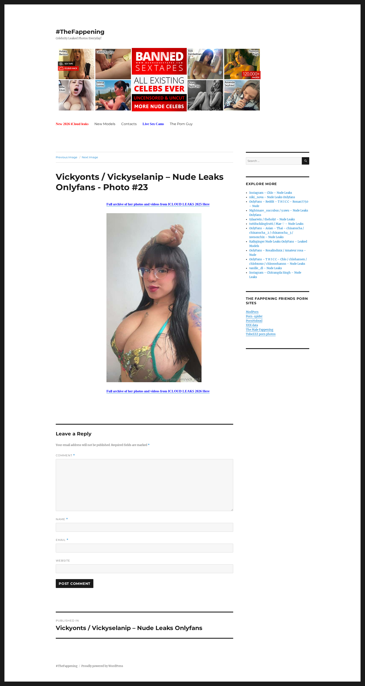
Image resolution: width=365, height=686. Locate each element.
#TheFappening (80, 31)
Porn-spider (254, 316)
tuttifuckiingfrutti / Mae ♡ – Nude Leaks (276, 224)
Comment (65, 455)
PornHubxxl (254, 321)
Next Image (90, 157)
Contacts (129, 124)
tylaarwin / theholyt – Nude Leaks (272, 219)
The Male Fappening (259, 329)
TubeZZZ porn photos (261, 334)
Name (62, 519)
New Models (104, 124)
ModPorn (252, 312)
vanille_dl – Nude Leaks (265, 268)
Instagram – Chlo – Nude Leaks (270, 193)
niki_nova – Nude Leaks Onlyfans (272, 197)
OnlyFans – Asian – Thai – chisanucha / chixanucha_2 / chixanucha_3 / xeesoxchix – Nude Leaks (276, 232)
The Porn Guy (181, 124)
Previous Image (66, 157)
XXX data (252, 325)
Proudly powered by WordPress (102, 666)
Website (63, 560)
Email (62, 540)
